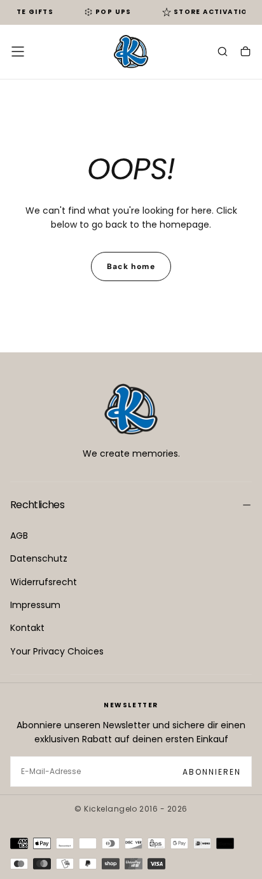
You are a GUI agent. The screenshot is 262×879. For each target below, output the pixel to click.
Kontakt (27, 627)
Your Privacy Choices (57, 651)
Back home (131, 266)
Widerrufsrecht (43, 582)
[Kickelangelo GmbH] (131, 409)
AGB (19, 535)
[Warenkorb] (245, 52)
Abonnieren (212, 771)
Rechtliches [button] (37, 504)
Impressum (35, 605)
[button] (17, 51)
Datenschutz (38, 558)
